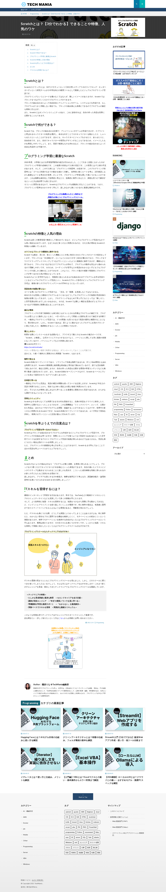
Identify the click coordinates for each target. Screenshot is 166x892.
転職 (141, 435)
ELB (132, 389)
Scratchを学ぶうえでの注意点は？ (40, 63)
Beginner (138, 384)
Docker (117, 330)
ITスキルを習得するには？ (38, 70)
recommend (137, 409)
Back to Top (83, 797)
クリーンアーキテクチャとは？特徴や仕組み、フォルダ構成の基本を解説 (83, 738)
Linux (139, 394)
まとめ (31, 67)
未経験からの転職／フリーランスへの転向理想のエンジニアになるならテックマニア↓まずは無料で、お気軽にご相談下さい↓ (65, 630)
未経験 (129, 435)
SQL (138, 414)
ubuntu (122, 420)
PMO (121, 404)
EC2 (127, 389)
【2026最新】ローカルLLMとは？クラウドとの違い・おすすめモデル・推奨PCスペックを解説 (124, 780)
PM (115, 404)
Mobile (117, 341)
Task (115, 420)
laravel (132, 394)
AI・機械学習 (120, 318)
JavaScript (117, 394)
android (116, 384)
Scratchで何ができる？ (37, 53)
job (116, 336)
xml (137, 420)
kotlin (125, 394)
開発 (115, 440)
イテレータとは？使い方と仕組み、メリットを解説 (41, 778)
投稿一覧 (73, 685)
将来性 (122, 435)
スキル (138, 425)
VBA (116, 365)
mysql (132, 399)
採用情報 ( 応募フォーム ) (119, 817)
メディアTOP (36, 10)
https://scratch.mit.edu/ (33, 347)
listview (116, 399)
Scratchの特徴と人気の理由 (38, 60)
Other (116, 242)
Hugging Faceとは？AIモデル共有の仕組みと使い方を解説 (40, 738)
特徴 (135, 435)
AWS (117, 324)
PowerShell (129, 404)
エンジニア (117, 425)
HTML (139, 389)
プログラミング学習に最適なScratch (41, 56)
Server (117, 359)
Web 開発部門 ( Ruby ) (120, 827)
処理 (130, 430)
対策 (115, 435)
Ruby (115, 414)
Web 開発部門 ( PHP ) (119, 821)
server (132, 414)
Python (128, 409)
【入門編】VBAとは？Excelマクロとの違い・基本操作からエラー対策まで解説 (82, 778)
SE (127, 414)
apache (124, 384)
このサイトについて (117, 811)
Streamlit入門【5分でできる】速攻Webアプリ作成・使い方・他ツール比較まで (124, 738)
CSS (121, 389)
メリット (117, 430)
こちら (61, 618)
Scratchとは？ (33, 49)
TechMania (39, 883)
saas (121, 414)
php (138, 399)
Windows (117, 185)
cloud (116, 389)
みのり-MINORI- (38, 880)
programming (118, 409)
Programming (100, 622)
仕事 (124, 430)
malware (124, 399)
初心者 (136, 430)
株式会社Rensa (32, 887)
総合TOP (24, 10)
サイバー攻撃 (128, 425)
